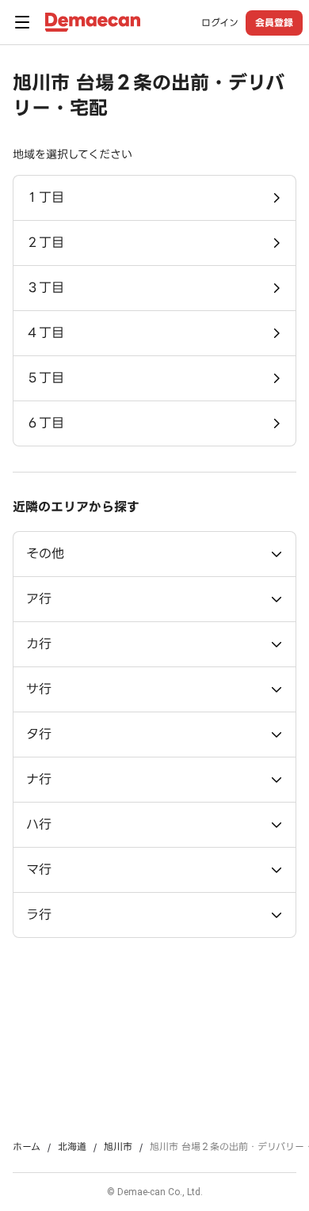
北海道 (72, 1147)
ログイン (219, 23)
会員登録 (274, 22)
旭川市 (118, 1147)
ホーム (26, 1147)
